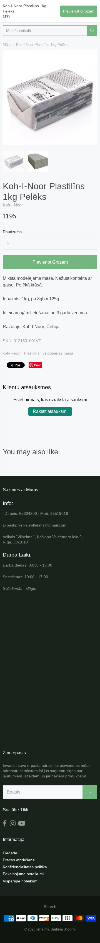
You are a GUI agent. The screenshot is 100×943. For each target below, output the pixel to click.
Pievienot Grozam (50, 262)
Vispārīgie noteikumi (20, 881)
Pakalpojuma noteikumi (23, 874)
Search (50, 906)
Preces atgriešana (19, 860)
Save (37, 365)
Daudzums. (13, 232)
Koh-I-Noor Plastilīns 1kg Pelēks (42, 45)
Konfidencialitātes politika (25, 867)
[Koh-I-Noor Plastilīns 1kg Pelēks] (13, 161)
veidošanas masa (57, 353)
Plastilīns (31, 353)
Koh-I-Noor (13, 205)
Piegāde (10, 853)
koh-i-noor (12, 353)
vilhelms (42, 929)
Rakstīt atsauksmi (50, 411)
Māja (7, 45)
